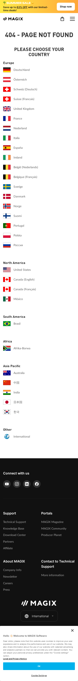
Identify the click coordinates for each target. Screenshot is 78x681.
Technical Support (14, 522)
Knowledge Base (13, 528)
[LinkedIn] (27, 484)
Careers (8, 583)
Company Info (12, 570)
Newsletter (10, 576)
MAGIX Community (53, 528)
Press (6, 589)
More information (52, 575)
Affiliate (8, 548)
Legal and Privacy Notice (15, 659)
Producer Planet (51, 535)
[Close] (72, 630)
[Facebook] (37, 484)
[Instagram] (17, 484)
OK (39, 666)
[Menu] (72, 18)
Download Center (14, 535)
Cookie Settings (39, 675)
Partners (8, 541)
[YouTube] (7, 484)
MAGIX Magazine (52, 522)
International (40, 616)
